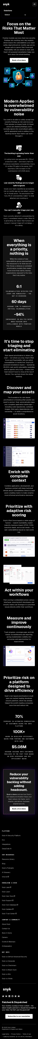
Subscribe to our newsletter (19, 1016)
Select (7, 15)
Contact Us (6, 929)
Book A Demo (7, 933)
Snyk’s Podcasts (8, 868)
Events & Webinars (8, 942)
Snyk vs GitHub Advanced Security (14, 957)
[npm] (15, 996)
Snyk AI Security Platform (11, 836)
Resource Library (8, 859)
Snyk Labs (6, 887)
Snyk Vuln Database (9, 905)
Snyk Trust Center (8, 914)
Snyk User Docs (7, 896)
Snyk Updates (7, 909)
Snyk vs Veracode (8, 961)
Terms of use (27, 1034)
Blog (3, 864)
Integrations (6, 844)
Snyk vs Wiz (6, 974)
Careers (5, 937)
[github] (12, 996)
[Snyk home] (6, 4)
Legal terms (5, 1034)
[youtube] (6, 996)
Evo (3, 840)
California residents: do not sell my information (17, 1036)
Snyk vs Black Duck (9, 970)
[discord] (19, 996)
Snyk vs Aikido (7, 979)
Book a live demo (19, 60)
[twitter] (3, 996)
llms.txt (4, 877)
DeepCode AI (6, 849)
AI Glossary (6, 872)
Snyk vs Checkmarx (9, 965)
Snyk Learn (6, 892)
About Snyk (6, 924)
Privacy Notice (16, 1034)
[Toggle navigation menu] (34, 4)
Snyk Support (7, 900)
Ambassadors (7, 946)
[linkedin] (9, 996)
